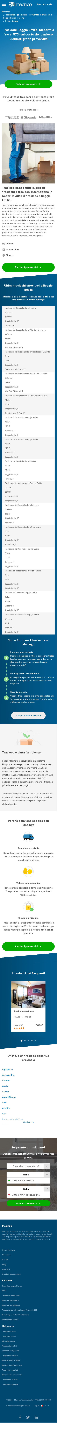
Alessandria (8, 1075)
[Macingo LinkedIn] (36, 1417)
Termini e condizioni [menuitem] (11, 1295)
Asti (4, 1102)
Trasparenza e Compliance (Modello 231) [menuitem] (19, 1310)
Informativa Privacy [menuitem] (10, 1300)
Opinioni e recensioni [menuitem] (11, 1274)
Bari (4, 1113)
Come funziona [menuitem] (8, 1250)
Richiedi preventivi (27, 84)
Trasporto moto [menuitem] (9, 1336)
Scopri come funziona (28, 715)
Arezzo (5, 1091)
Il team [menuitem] (5, 1259)
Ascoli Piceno (9, 1097)
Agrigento (7, 1069)
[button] (4, 4)
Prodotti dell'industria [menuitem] (12, 1365)
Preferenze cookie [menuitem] (10, 1319)
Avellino (6, 1108)
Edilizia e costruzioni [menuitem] (11, 1360)
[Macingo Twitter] (28, 1417)
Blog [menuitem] (4, 1264)
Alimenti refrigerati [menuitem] (10, 1351)
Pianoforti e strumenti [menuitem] (12, 1375)
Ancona (6, 1080)
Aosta (5, 1086)
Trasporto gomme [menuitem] (10, 1384)
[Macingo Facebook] (20, 1417)
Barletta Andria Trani (12, 1119)
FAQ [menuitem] (4, 1291)
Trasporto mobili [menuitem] (9, 1346)
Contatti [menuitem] (6, 1269)
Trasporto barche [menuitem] (10, 1355)
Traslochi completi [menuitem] (10, 1370)
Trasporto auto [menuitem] (9, 1331)
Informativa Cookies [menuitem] (11, 1305)
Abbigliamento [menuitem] (8, 1341)
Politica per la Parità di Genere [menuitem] (15, 1315)
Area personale (44, 4)
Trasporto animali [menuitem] (9, 1379)
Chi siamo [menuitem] (6, 1255)
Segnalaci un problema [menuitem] (12, 1286)
